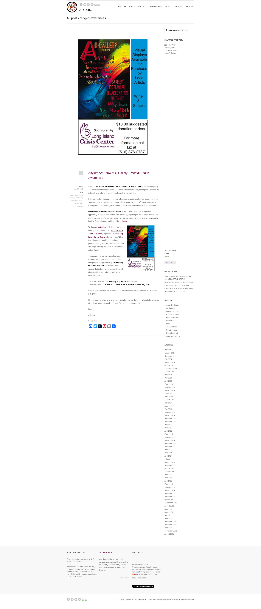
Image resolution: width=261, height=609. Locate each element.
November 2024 (170, 356)
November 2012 (170, 497)
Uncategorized (171, 330)
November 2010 (170, 525)
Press (168, 324)
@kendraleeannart (141, 559)
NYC (81, 200)
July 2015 (168, 425)
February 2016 (169, 412)
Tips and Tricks (171, 327)
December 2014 (170, 443)
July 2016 (168, 403)
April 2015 (168, 431)
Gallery (122, 6)
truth (81, 203)
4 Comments (78, 206)
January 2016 (169, 415)
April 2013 (168, 481)
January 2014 (169, 462)
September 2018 (170, 369)
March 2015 (168, 434)
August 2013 (169, 472)
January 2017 (169, 397)
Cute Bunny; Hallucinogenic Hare (176, 285)
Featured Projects (172, 317)
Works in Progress (173, 336)
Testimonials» (105, 552)
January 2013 (169, 490)
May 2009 (168, 528)
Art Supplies (170, 308)
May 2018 (168, 378)
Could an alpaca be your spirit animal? (178, 288)
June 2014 (168, 450)
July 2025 (168, 350)
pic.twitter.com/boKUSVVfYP (146, 569)
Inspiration (170, 321)
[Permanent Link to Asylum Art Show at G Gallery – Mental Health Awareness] (75, 174)
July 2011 (168, 515)
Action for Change (173, 305)
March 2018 (168, 384)
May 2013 (168, 478)
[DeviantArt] (88, 5)
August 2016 (169, 400)
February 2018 (169, 387)
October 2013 (169, 468)
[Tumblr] (95, 4)
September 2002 (170, 531)
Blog (167, 6)
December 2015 (170, 418)
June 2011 (168, 518)
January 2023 (169, 362)
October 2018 (169, 365)
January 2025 (169, 353)
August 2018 (169, 372)
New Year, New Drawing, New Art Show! (179, 282)
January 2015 (169, 440)
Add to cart (170, 263)
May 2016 (168, 409)
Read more (103, 570)
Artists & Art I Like (172, 311)
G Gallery (102, 227)
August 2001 (169, 534)
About (132, 6)
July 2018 (168, 375)
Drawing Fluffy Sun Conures (174, 292)
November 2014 (170, 447)
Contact (177, 6)
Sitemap (189, 6)
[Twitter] (84, 5)
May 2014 (168, 453)
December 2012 (170, 493)
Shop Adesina (154, 6)
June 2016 (168, 406)
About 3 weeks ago (139, 572)
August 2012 (169, 506)
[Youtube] (92, 5)
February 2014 (169, 459)
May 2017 (168, 394)
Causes (141, 6)
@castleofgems (151, 562)
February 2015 (169, 437)
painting (76, 203)
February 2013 (169, 487)
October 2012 (169, 500)
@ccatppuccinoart (138, 562)
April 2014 (168, 456)
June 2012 (168, 509)
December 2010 (170, 522)
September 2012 (170, 503)
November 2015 (170, 422)
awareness (74, 195)
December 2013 (170, 465)
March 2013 (168, 484)
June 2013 (168, 475)
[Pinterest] (98, 4)
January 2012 (169, 512)
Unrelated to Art (172, 333)
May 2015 (168, 428)
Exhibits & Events (172, 314)
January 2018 (169, 390)
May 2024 (168, 359)
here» (124, 221)
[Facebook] (81, 5)
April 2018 (168, 381)
